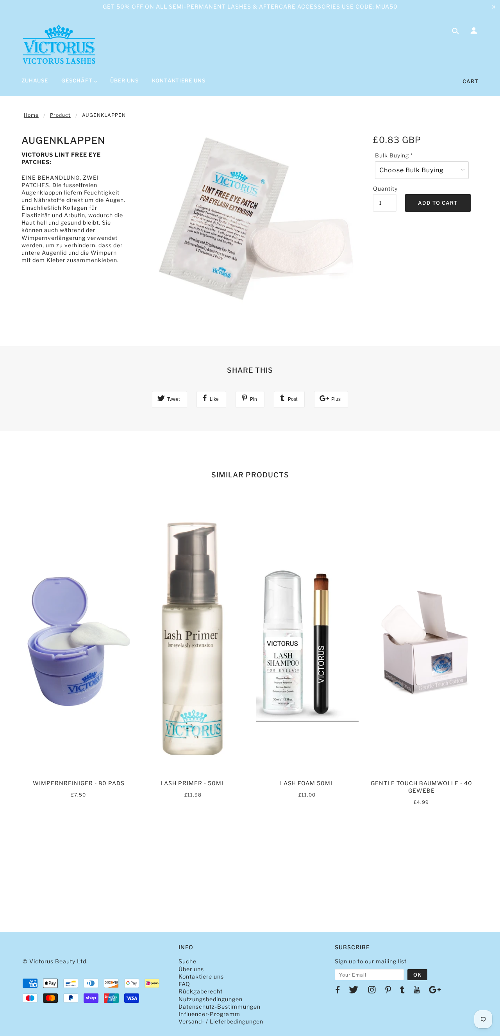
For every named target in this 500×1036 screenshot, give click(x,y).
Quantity (384, 188)
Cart (470, 81)
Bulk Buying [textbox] (394, 155)
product (60, 115)
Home (31, 115)
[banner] (59, 44)
